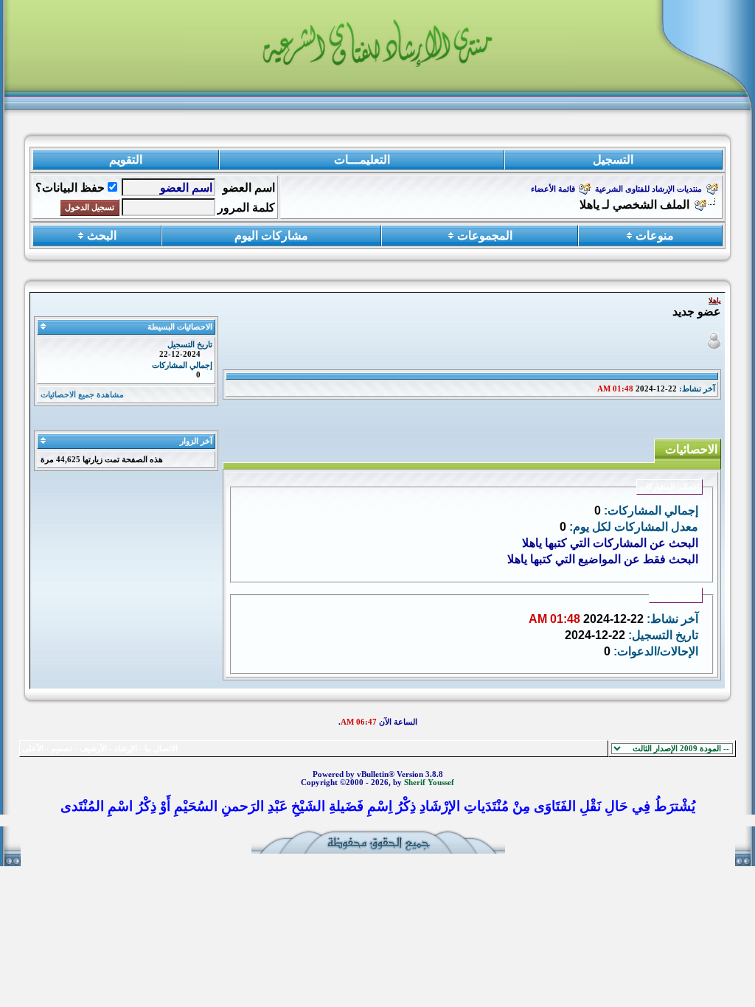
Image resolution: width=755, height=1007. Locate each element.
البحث (101, 235)
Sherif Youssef (429, 782)
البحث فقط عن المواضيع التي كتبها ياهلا (602, 559)
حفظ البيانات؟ (70, 187)
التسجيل (613, 159)
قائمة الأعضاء (553, 189)
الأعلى (33, 749)
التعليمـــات (362, 159)
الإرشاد (125, 749)
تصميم (61, 749)
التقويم (125, 159)
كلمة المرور (246, 207)
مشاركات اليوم (271, 235)
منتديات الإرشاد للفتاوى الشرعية (648, 189)
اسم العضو (249, 187)
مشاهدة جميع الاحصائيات (82, 395)
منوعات (655, 235)
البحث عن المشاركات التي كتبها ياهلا (610, 543)
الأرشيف (93, 749)
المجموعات (484, 235)
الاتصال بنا (161, 749)
